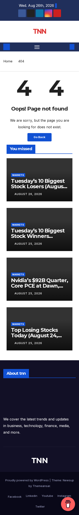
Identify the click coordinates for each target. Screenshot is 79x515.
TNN (39, 31)
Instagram (64, 495)
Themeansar (41, 486)
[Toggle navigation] (37, 47)
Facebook (15, 496)
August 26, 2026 (28, 194)
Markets (18, 175)
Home (8, 61)
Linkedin (31, 495)
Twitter (39, 506)
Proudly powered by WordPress (27, 480)
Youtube (47, 495)
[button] (65, 47)
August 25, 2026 (28, 243)
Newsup (68, 480)
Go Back (39, 137)
